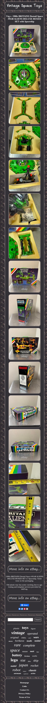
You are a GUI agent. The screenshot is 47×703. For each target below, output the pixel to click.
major (24, 671)
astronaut (17, 673)
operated (32, 633)
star (22, 660)
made (29, 641)
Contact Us (24, 690)
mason (25, 651)
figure (33, 629)
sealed (37, 640)
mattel (13, 666)
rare (17, 645)
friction (27, 656)
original (14, 637)
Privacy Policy (24, 694)
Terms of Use (24, 697)
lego (14, 660)
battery (17, 655)
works (34, 656)
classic (32, 670)
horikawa (19, 640)
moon (11, 641)
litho (29, 661)
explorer (26, 673)
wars (36, 637)
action (33, 673)
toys (25, 627)
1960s (23, 638)
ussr (29, 638)
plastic (16, 628)
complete (29, 645)
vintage (18, 632)
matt (32, 651)
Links (24, 686)
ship (35, 660)
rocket (34, 665)
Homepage (24, 683)
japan (23, 665)
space (15, 650)
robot (16, 670)
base (38, 652)
